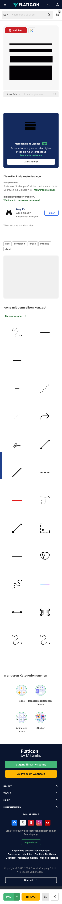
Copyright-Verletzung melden (22, 857)
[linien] (17, 416)
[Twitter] (23, 823)
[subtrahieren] (17, 500)
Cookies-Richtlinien (45, 854)
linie (7, 243)
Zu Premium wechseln (31, 773)
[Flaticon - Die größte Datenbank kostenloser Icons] (26, 5)
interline (44, 243)
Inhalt (7, 786)
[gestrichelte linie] (45, 472)
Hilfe (6, 800)
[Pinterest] (31, 823)
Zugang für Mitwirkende (31, 764)
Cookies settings (49, 858)
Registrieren (31, 842)
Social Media (31, 814)
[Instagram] (39, 823)
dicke (8, 249)
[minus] (45, 332)
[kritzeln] (17, 444)
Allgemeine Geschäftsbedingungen (31, 850)
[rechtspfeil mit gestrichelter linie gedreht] (45, 500)
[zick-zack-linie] (17, 584)
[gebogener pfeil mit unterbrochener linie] (17, 332)
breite (32, 243)
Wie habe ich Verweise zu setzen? (21, 200)
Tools (7, 793)
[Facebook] (14, 823)
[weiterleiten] (45, 416)
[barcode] (45, 612)
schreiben (19, 243)
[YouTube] (47, 823)
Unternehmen (12, 807)
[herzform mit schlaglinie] (45, 556)
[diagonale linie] (17, 472)
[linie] (45, 360)
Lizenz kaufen (31, 161)
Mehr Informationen (31, 155)
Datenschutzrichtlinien (20, 854)
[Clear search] (41, 15)
